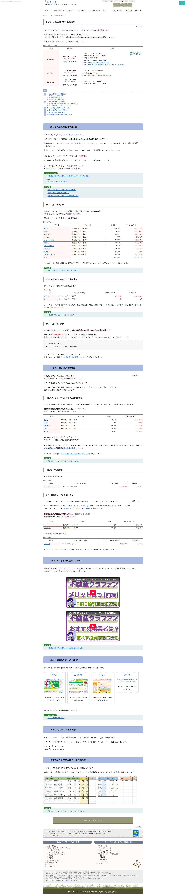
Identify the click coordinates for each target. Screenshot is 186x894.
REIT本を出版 (79, 833)
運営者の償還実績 (53, 862)
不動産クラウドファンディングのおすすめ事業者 (64, 270)
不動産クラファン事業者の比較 (108, 854)
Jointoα (46, 231)
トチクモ (100, 892)
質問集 (51, 858)
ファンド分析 (82, 10)
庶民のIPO (78, 675)
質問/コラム (106, 10)
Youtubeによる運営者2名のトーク (58, 108)
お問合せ (66, 880)
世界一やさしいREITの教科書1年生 (98, 62)
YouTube (124, 1)
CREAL (46, 243)
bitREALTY (47, 249)
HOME (46, 10)
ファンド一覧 (102, 846)
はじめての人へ (108, 1)
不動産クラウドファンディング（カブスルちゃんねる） (66, 648)
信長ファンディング (50, 254)
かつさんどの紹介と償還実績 (56, 94)
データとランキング (122, 3)
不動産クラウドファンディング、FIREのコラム (63, 196)
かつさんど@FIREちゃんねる (57, 181)
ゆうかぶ (102, 675)
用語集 (51, 856)
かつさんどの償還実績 (56, 96)
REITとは (129, 10)
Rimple (46, 228)
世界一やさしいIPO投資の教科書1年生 (99, 75)
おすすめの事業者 (94, 10)
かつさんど (73, 135)
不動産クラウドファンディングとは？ (63, 10)
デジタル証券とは (118, 10)
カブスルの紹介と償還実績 (56, 102)
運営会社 (101, 863)
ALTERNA (47, 296)
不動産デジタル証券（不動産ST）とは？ (61, 315)
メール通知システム (122, 6)
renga (45, 299)
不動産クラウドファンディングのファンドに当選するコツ (66, 811)
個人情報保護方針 (111, 892)
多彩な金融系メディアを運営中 (57, 110)
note (132, 1)
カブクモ (126, 675)
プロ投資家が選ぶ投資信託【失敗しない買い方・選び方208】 (106, 65)
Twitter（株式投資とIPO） (56, 718)
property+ (47, 237)
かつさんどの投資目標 (56, 99)
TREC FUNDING (49, 246)
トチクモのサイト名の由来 (56, 112)
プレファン (47, 234)
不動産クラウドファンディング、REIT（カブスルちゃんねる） (68, 176)
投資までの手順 (54, 850)
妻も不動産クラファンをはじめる (60, 105)
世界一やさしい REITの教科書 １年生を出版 (62, 190)
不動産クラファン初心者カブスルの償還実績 (63, 103)
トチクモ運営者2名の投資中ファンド (72, 357)
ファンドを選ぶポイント (57, 852)
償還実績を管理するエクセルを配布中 (59, 115)
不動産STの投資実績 (55, 97)
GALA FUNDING (49, 240)
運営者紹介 (138, 10)
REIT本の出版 (51, 866)
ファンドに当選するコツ (57, 854)
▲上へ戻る (138, 827)
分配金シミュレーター (105, 850)
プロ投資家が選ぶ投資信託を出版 (58, 193)
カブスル (53, 675)
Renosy (46, 251)
